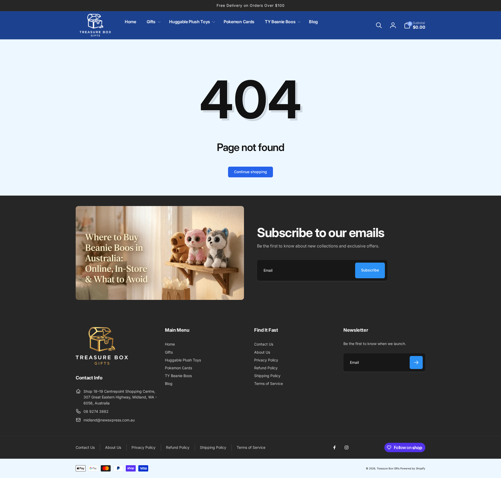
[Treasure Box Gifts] (102, 363)
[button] (153, 22)
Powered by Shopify (412, 468)
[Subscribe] (416, 362)
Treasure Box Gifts (388, 468)
